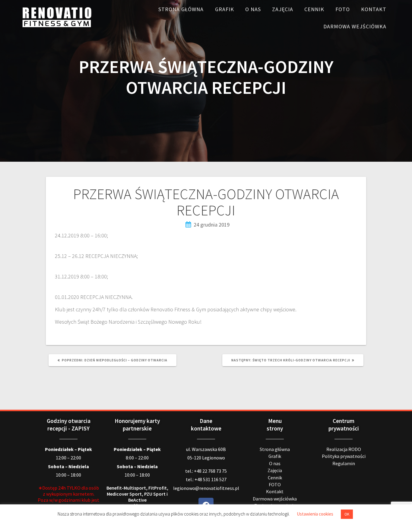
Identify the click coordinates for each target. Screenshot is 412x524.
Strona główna (181, 9)
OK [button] (346, 514)
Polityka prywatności (344, 456)
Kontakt (373, 9)
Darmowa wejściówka (354, 26)
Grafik (224, 9)
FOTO (342, 9)
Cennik (314, 9)
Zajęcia (282, 9)
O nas (253, 9)
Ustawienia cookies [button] (315, 514)
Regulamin (343, 463)
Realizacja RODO (343, 449)
